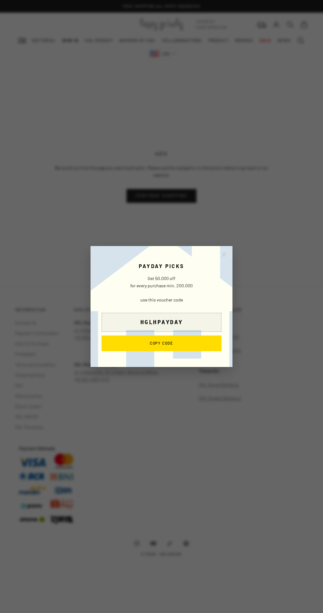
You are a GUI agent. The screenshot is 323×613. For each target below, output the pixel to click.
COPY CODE (161, 343)
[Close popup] (224, 254)
